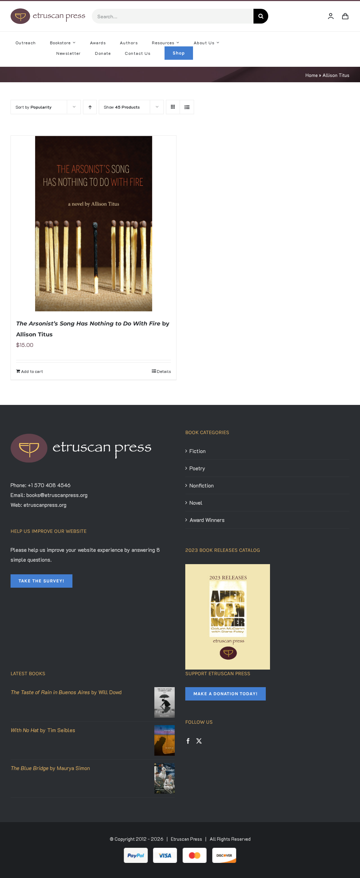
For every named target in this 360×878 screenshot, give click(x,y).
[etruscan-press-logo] (48, 10)
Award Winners (207, 519)
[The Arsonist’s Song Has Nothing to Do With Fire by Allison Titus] (93, 223)
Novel (195, 502)
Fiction (197, 450)
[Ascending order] (90, 107)
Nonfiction (201, 485)
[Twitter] (199, 741)
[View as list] (187, 107)
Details (164, 371)
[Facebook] (188, 741)
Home (312, 75)
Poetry (197, 468)
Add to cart (32, 371)
